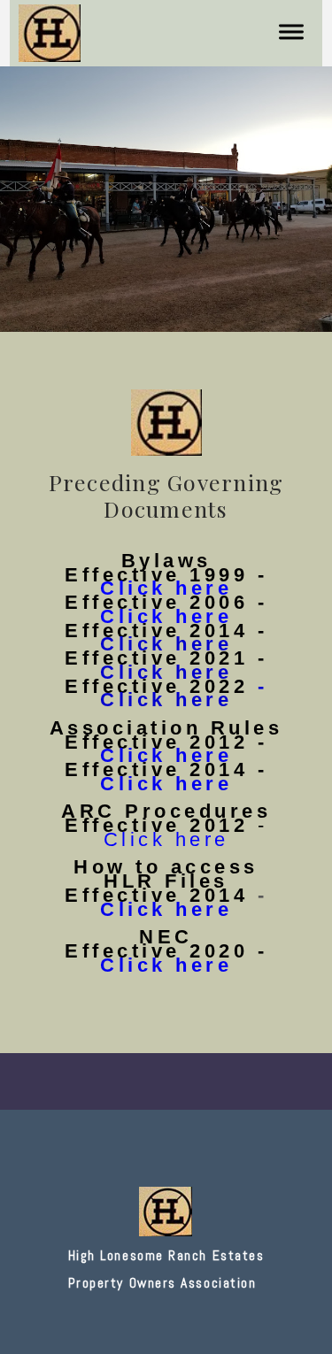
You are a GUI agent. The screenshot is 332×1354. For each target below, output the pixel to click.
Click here (166, 755)
